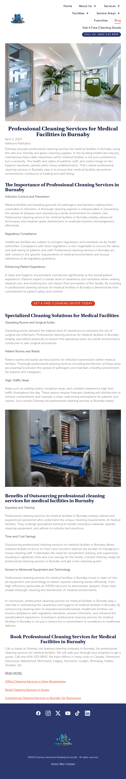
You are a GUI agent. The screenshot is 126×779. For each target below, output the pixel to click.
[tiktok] (77, 713)
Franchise (101, 20)
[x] (58, 713)
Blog (118, 20)
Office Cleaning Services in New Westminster (35, 681)
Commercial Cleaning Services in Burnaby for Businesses (43, 698)
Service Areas (108, 13)
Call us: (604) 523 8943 (101, 34)
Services (112, 6)
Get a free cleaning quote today (63, 303)
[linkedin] (87, 713)
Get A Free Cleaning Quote (102, 27)
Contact (70, 764)
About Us (87, 6)
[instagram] (48, 713)
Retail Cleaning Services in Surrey (27, 689)
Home (67, 6)
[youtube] (68, 713)
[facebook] (38, 713)
